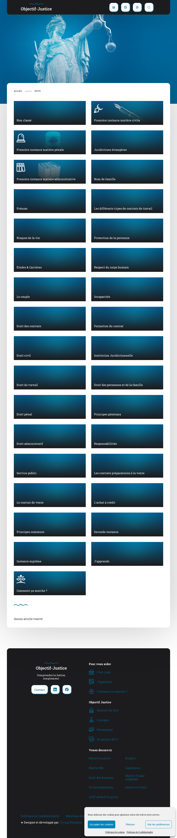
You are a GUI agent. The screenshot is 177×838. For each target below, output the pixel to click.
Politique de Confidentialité (140, 832)
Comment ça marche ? (112, 691)
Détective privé (99, 758)
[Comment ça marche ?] (137, 7)
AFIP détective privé (103, 797)
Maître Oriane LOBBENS (135, 777)
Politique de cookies (115, 832)
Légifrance (132, 768)
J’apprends (104, 682)
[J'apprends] (125, 7)
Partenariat (105, 729)
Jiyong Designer (70, 822)
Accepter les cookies (101, 824)
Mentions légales (78, 816)
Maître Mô (96, 768)
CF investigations (101, 787)
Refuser (130, 824)
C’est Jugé (104, 672)
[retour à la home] (36, 7)
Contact (39, 690)
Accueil (18, 91)
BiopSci (130, 758)
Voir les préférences (158, 824)
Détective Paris (136, 787)
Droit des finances (101, 777)
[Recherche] (149, 7)
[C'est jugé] (113, 7)
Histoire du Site (107, 710)
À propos (103, 720)
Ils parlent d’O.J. (108, 739)
